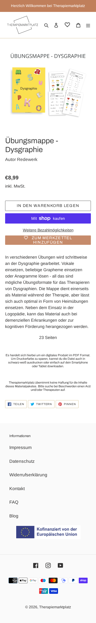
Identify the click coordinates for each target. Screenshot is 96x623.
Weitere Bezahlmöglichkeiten (48, 230)
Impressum (20, 447)
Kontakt (17, 488)
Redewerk (27, 159)
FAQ (13, 502)
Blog (13, 515)
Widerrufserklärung (28, 474)
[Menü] (88, 25)
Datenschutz (22, 461)
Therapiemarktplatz (55, 607)
